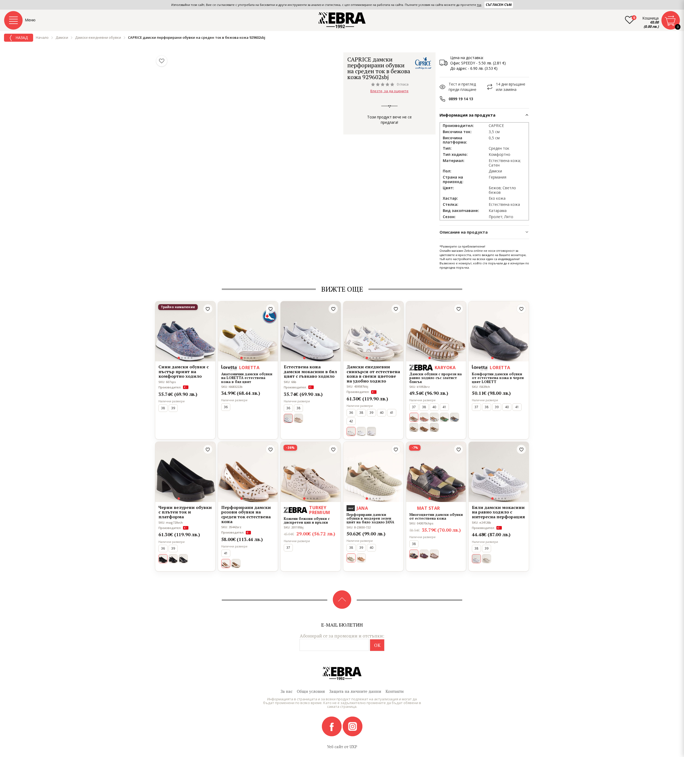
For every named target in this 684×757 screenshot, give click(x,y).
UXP (353, 746)
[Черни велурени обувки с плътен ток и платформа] (185, 472)
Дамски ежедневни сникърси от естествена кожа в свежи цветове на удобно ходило (373, 374)
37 (414, 407)
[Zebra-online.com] (342, 20)
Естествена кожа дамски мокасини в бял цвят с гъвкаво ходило (310, 372)
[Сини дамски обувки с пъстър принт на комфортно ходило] (185, 331)
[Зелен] (444, 417)
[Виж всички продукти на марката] (423, 63)
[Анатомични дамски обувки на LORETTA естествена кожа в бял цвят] (248, 331)
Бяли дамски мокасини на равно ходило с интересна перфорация (498, 512)
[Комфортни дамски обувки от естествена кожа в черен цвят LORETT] (499, 331)
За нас (287, 691)
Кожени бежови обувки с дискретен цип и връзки (307, 520)
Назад (21, 37)
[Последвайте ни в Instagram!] (353, 726)
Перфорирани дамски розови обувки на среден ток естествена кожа (246, 514)
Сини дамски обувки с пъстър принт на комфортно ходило (183, 372)
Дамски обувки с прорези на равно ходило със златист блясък (435, 378)
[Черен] (173, 558)
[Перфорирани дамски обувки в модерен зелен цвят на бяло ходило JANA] (373, 472)
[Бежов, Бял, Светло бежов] (371, 431)
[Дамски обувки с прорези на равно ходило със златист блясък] (436, 331)
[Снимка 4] (188, 358)
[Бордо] (424, 554)
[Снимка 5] (191, 358)
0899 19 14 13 (461, 98)
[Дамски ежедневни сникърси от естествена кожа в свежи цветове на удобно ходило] (373, 331)
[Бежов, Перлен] (413, 427)
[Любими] (161, 61)
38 (163, 408)
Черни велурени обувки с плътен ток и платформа (185, 512)
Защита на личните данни (355, 691)
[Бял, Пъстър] (434, 417)
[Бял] (361, 431)
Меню (30, 19)
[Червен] (424, 417)
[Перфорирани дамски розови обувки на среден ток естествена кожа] (248, 472)
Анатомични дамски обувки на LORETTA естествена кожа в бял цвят (246, 378)
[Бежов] (298, 418)
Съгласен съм (499, 4)
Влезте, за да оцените (389, 90)
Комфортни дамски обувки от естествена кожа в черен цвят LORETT (498, 378)
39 (173, 408)
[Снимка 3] (185, 358)
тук (479, 5)
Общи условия (311, 691)
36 (226, 407)
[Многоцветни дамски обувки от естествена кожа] (436, 472)
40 (381, 412)
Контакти (395, 691)
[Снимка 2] (182, 358)
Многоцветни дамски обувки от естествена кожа (436, 516)
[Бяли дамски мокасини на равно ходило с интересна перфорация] (499, 472)
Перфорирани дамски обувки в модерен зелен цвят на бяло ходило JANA (370, 518)
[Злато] (434, 427)
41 (392, 412)
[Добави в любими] (208, 309)
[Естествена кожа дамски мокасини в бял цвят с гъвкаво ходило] (311, 331)
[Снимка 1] (179, 358)
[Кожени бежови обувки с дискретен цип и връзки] (311, 472)
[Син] (454, 417)
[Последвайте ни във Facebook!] (332, 726)
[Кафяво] (424, 427)
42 (351, 421)
